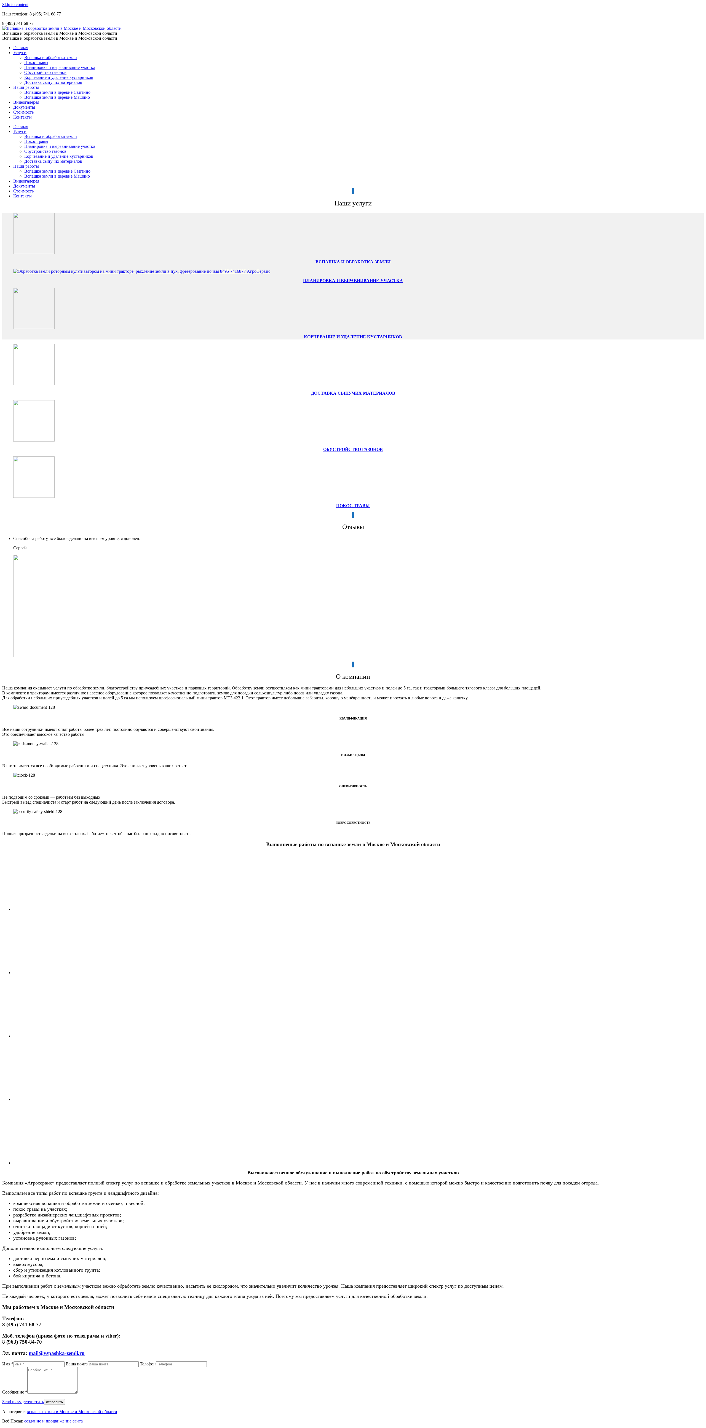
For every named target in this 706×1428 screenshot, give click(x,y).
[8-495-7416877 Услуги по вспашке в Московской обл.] (62, 1036)
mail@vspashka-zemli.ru (57, 1353)
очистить (35, 1401)
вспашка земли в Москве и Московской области (72, 1411)
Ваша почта (77, 1364)
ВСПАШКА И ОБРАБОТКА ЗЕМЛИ (353, 262)
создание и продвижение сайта (53, 1421)
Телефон (148, 1364)
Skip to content (15, 4)
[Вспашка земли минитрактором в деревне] (75, 972)
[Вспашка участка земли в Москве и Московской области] (91, 909)
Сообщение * (14, 1392)
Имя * (8, 1364)
